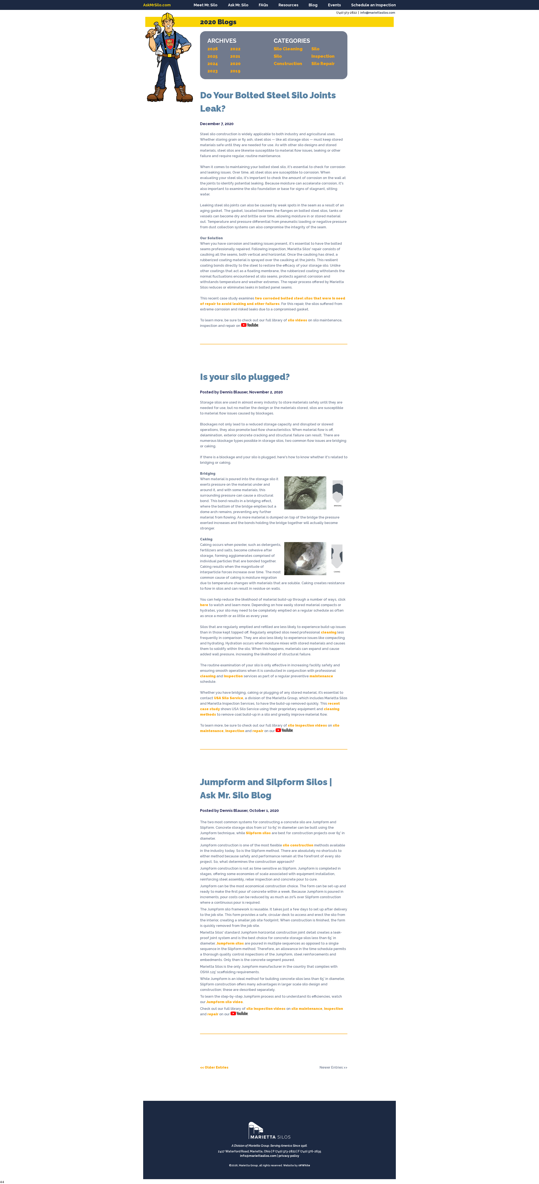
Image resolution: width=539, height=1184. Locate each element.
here (204, 605)
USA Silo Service (228, 698)
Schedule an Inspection (373, 5)
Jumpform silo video (224, 1002)
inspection (233, 676)
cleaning (328, 632)
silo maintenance (306, 1009)
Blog (313, 5)
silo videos (297, 320)
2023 (212, 70)
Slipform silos (258, 833)
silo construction (298, 845)
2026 (212, 48)
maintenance (321, 676)
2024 (212, 63)
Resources (288, 5)
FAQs (263, 5)
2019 (235, 70)
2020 (235, 63)
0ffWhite (304, 1165)
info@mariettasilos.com (377, 12)
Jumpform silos (230, 943)
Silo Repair (323, 63)
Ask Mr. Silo (238, 5)
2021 (235, 56)
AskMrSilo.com (157, 5)
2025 (212, 56)
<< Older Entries (214, 1067)
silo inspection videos (307, 725)
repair (257, 731)
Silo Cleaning (288, 48)
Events (334, 5)
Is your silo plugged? (245, 377)
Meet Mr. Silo (205, 5)
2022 (235, 48)
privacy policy (289, 1155)
